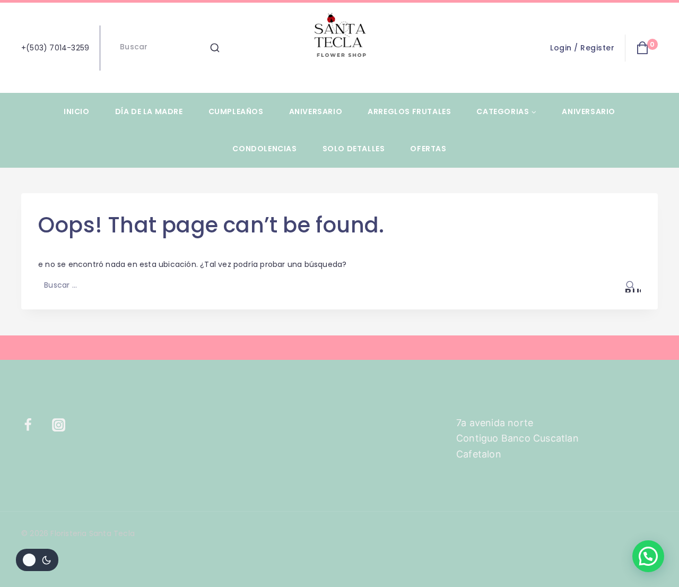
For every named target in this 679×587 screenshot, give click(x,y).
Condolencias (264, 148)
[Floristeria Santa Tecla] (339, 48)
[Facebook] (34, 425)
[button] (648, 556)
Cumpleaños (236, 111)
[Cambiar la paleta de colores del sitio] (37, 560)
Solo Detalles (354, 148)
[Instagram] (65, 425)
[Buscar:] (339, 285)
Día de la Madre (149, 111)
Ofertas (428, 148)
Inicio (77, 111)
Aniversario (316, 111)
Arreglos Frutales (409, 111)
